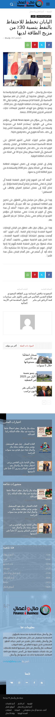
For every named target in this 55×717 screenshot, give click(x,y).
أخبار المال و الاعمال (36, 11)
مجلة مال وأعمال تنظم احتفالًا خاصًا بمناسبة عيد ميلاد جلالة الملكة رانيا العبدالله (19, 431)
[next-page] (44, 402)
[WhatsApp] (28, 45)
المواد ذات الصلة (27, 346)
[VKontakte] (12, 683)
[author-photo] (27, 329)
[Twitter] (42, 45)
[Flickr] (27, 683)
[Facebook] (49, 45)
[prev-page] (49, 402)
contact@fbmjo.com (12, 661)
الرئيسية (49, 11)
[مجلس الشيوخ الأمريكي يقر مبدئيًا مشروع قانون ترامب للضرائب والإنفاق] (44, 391)
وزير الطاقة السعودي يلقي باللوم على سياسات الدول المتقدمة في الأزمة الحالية (15, 298)
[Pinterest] (35, 45)
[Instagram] (19, 683)
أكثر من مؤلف (11, 346)
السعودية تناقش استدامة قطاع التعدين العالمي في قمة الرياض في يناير (40, 296)
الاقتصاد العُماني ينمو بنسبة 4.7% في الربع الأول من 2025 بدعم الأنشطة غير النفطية (36, 376)
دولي (33, 16)
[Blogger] (42, 683)
